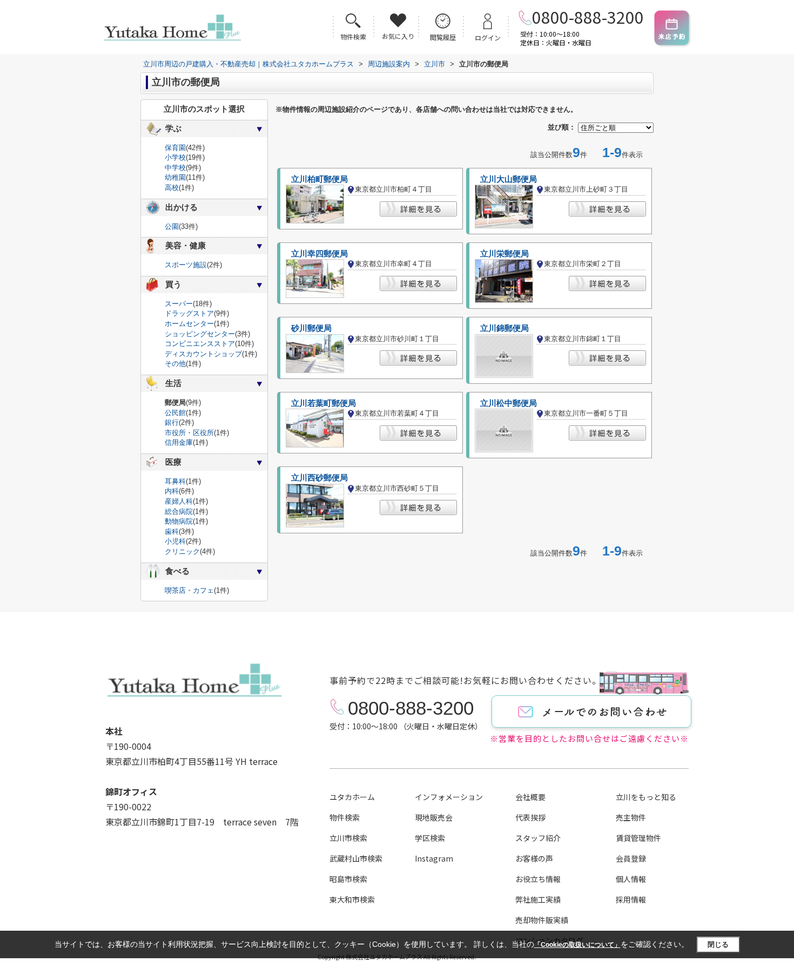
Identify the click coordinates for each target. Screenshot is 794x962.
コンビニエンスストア (200, 344)
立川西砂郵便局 (319, 477)
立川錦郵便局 (504, 328)
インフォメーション (449, 796)
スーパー (179, 304)
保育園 (175, 148)
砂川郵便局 (311, 328)
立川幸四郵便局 (319, 253)
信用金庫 (179, 442)
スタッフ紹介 (538, 837)
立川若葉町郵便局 (323, 403)
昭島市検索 (348, 878)
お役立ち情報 (538, 878)
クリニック (182, 551)
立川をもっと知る (646, 796)
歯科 (172, 531)
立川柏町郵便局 (319, 179)
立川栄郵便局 (504, 253)
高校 (172, 188)
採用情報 (631, 899)
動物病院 (179, 521)
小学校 (175, 157)
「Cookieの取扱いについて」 (577, 945)
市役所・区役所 (189, 433)
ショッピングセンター (200, 334)
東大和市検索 (352, 899)
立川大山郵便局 (508, 179)
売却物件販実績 (541, 919)
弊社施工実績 (538, 899)
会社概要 (530, 796)
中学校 (175, 168)
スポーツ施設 (186, 265)
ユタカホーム (352, 796)
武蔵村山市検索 (355, 858)
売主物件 (631, 817)
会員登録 (631, 858)
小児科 (175, 541)
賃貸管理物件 (638, 837)
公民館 (175, 413)
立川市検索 (348, 837)
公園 (172, 226)
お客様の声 (534, 858)
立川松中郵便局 (508, 403)
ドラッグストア (189, 313)
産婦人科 (179, 501)
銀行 (172, 422)
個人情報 (631, 878)
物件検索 (344, 817)
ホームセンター (189, 324)
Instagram (434, 858)
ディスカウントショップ (203, 354)
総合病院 (179, 511)
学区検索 (430, 837)
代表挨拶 (530, 817)
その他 (175, 364)
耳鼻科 (175, 481)
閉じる (718, 944)
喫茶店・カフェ (189, 590)
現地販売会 (434, 817)
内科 (172, 491)
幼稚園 (175, 177)
